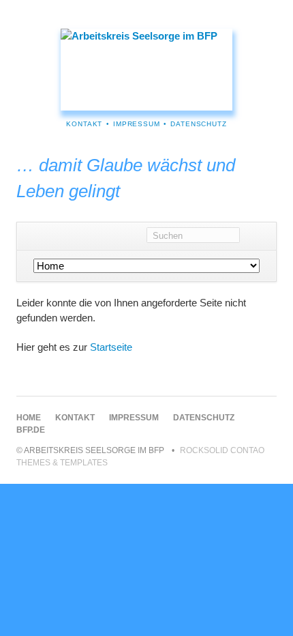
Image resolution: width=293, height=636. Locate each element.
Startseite (111, 347)
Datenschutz (198, 124)
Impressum (136, 124)
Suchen (258, 236)
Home (28, 417)
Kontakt (84, 124)
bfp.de (30, 430)
